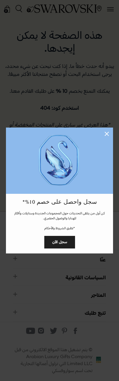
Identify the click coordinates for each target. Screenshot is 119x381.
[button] (106, 133)
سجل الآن (59, 242)
